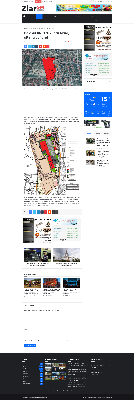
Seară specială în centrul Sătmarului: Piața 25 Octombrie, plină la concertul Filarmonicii (71, 291)
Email (26, 335)
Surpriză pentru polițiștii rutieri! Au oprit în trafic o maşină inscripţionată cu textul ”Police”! (102, 153)
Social (39, 16)
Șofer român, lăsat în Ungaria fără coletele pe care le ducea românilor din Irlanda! (103, 163)
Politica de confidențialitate (94, 397)
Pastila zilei (82, 16)
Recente (97, 133)
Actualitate (31, 16)
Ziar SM (27, 41)
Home (26, 28)
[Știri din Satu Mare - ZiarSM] (33, 8)
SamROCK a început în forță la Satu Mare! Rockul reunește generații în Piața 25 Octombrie (51, 291)
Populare (88, 133)
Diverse (58, 16)
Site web (55, 335)
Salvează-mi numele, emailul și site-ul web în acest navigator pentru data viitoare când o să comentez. (51, 340)
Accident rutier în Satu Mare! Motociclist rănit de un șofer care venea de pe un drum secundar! (78, 378)
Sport (24, 378)
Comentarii (107, 133)
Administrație (47, 16)
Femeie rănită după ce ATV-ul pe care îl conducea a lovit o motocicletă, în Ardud (78, 365)
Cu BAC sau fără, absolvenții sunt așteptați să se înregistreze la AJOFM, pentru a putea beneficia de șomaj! (77, 384)
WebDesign (40, 397)
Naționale (73, 16)
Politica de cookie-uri (107, 397)
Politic (65, 16)
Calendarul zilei (26, 383)
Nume (26, 329)
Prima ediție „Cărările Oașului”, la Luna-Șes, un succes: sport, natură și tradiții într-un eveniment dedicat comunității (70, 1)
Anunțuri (91, 16)
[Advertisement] (52, 105)
